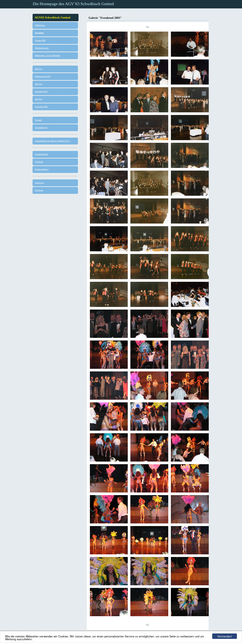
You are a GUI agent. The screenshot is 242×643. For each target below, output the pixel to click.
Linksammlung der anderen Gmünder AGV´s (52, 141)
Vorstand (38, 120)
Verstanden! (224, 636)
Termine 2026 (40, 40)
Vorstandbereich (41, 127)
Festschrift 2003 (41, 107)
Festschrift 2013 (41, 91)
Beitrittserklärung (41, 169)
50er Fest (38, 84)
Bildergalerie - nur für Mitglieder (47, 55)
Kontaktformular (41, 154)
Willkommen (40, 25)
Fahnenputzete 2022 (43, 76)
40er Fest (38, 99)
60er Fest (38, 69)
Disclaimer (39, 190)
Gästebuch (39, 162)
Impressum (39, 183)
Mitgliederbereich (42, 48)
